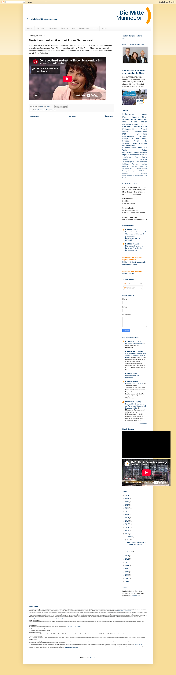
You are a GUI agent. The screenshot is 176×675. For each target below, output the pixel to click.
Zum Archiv (135, 596)
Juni (128, 540)
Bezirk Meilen (139, 122)
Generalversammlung (130, 152)
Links (95, 28)
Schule (144, 127)
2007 (127, 569)
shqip (124, 38)
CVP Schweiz (47, 110)
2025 (127, 498)
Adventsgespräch (128, 161)
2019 (127, 518)
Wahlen (125, 119)
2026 (127, 495)
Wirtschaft (143, 159)
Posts (128, 284)
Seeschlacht (134, 155)
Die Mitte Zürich (131, 230)
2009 (127, 565)
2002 (127, 578)
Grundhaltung (142, 134)
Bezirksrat (144, 171)
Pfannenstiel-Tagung (133, 402)
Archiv (104, 28)
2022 (127, 508)
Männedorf (128, 114)
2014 (127, 534)
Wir (73, 28)
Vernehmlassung (141, 168)
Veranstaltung (137, 119)
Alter (137, 161)
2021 (127, 511)
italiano (139, 36)
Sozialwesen (127, 143)
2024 (127, 502)
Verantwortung (127, 168)
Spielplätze (126, 159)
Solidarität (125, 164)
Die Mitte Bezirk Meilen (134, 351)
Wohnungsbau (132, 171)
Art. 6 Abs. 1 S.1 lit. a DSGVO (74, 626)
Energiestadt (142, 143)
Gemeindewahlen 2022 (132, 148)
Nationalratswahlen (128, 175)
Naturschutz (139, 175)
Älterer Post (109, 116)
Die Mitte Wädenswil (133, 341)
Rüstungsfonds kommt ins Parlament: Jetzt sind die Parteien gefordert (134, 248)
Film (54, 110)
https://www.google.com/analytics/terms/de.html (39, 618)
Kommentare (131, 288)
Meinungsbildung (129, 129)
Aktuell (29, 28)
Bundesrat (38, 110)
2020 (127, 515)
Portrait (144, 129)
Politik (144, 114)
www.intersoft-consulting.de (124, 610)
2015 (127, 531)
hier (120, 633)
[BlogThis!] (58, 106)
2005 (127, 575)
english (125, 36)
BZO (135, 143)
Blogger (92, 657)
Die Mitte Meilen (131, 382)
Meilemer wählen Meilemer (134, 384)
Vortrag (124, 171)
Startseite (72, 116)
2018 (127, 521)
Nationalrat (143, 161)
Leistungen (84, 28)
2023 (127, 505)
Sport (145, 175)
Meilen (137, 157)
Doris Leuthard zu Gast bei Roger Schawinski (136, 543)
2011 (127, 562)
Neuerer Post (34, 116)
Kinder (144, 139)
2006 (127, 572)
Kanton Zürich (139, 117)
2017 (127, 524)
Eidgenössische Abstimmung (134, 136)
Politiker (125, 117)
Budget (144, 150)
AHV (139, 171)
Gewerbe (143, 152)
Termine (64, 28)
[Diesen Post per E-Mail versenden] (55, 106)
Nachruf (144, 164)
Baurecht (125, 141)
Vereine (124, 178)
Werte (124, 150)
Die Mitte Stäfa (131, 374)
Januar (129, 552)
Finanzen (135, 139)
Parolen (137, 127)
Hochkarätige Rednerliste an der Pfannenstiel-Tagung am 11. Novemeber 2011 (135, 406)
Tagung (134, 166)
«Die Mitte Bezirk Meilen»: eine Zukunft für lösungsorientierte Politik (135, 355)
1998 (127, 581)
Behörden (41, 28)
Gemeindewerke (142, 173)
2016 (127, 527)
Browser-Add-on (138, 644)
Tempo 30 (143, 166)
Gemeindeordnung (129, 145)
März (129, 549)
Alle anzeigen (143, 423)
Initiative (126, 132)
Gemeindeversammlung (132, 124)
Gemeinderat (126, 157)
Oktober (130, 537)
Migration (125, 155)
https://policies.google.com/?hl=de (63, 618)
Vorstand (53, 28)
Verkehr (136, 141)
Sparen (144, 157)
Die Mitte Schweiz (132, 244)
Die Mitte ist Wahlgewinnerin (134, 343)
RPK (145, 148)
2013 (127, 556)
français (132, 36)
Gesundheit (127, 127)
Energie (125, 139)
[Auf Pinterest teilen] (66, 106)
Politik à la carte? (128, 273)
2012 (127, 559)
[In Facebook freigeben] (63, 106)
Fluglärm (125, 173)
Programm (125, 166)
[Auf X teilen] (61, 106)
